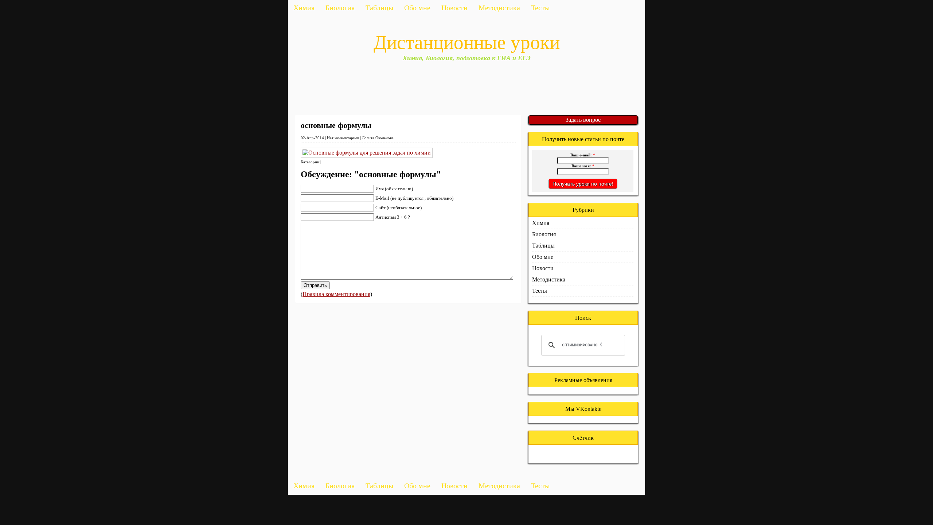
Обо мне (417, 8)
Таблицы (379, 8)
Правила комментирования (336, 294)
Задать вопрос (583, 120)
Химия (304, 8)
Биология (340, 8)
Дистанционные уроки (467, 42)
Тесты (540, 8)
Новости (454, 8)
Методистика (499, 8)
